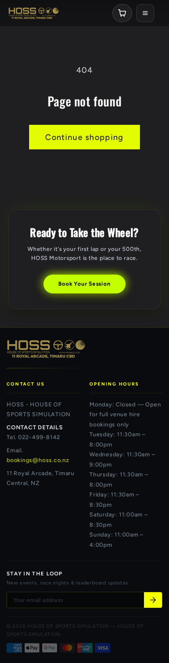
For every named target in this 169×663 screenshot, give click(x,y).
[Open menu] (145, 13)
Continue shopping (84, 137)
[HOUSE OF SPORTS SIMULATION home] (33, 13)
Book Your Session (84, 283)
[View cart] (122, 13)
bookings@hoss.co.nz (38, 460)
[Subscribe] (153, 600)
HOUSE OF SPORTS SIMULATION (68, 626)
